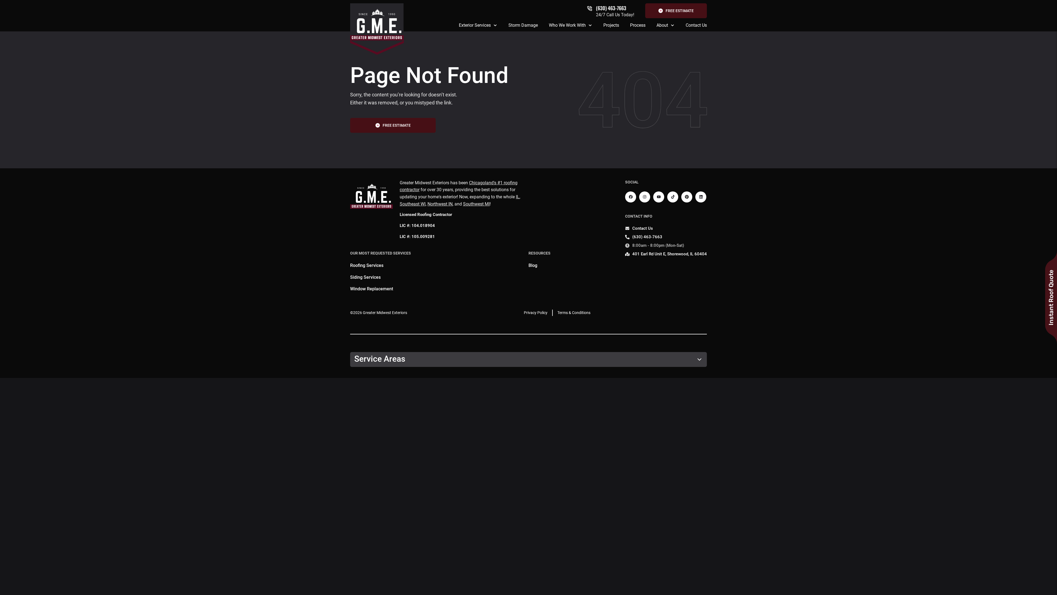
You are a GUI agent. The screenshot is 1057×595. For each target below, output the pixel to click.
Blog (532, 265)
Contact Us (696, 25)
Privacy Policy (535, 312)
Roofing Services (366, 265)
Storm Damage (523, 25)
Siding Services (365, 277)
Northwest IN (440, 204)
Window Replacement (371, 288)
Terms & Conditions (573, 312)
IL (517, 196)
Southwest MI (476, 204)
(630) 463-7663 (611, 8)
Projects (611, 25)
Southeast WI (413, 204)
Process (637, 25)
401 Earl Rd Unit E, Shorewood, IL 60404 (669, 253)
